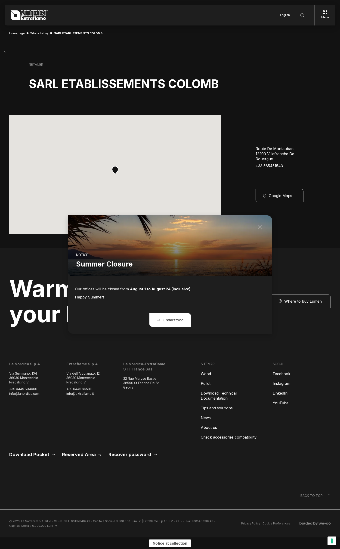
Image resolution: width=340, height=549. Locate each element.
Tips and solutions (217, 408)
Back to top (311, 496)
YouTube (280, 403)
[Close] (260, 227)
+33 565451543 (269, 166)
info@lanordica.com (24, 393)
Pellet (205, 383)
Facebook (281, 373)
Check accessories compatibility (229, 437)
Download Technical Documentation (219, 396)
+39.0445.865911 (79, 389)
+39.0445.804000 (23, 389)
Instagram (281, 383)
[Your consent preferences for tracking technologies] (332, 540)
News (206, 417)
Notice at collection (170, 543)
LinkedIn (280, 393)
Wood (206, 373)
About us (209, 427)
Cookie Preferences (276, 523)
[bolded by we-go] (315, 523)
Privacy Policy (250, 523)
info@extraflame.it (80, 393)
